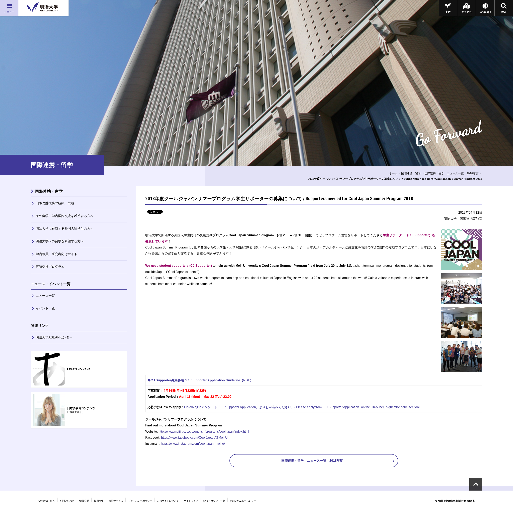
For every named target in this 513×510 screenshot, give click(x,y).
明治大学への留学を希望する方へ (60, 241)
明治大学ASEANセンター (54, 337)
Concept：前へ (46, 501)
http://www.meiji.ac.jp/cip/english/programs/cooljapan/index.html (204, 431)
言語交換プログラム (50, 266)
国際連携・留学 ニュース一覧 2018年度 (451, 173)
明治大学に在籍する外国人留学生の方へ (64, 228)
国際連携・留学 (411, 173)
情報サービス (116, 501)
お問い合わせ (67, 501)
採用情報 (99, 501)
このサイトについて (168, 501)
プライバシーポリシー (140, 501)
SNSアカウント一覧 (214, 501)
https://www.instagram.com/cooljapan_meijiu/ (193, 443)
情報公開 (84, 501)
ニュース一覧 (45, 295)
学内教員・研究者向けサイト (56, 254)
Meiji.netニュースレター (243, 501)
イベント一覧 (45, 308)
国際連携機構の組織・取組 (55, 203)
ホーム (393, 173)
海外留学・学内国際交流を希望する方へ (64, 216)
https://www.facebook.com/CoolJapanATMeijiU (194, 437)
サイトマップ (191, 501)
